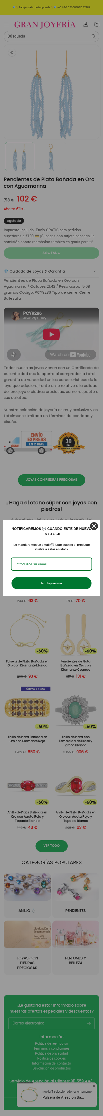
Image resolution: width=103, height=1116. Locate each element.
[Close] (94, 526)
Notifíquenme (51, 583)
